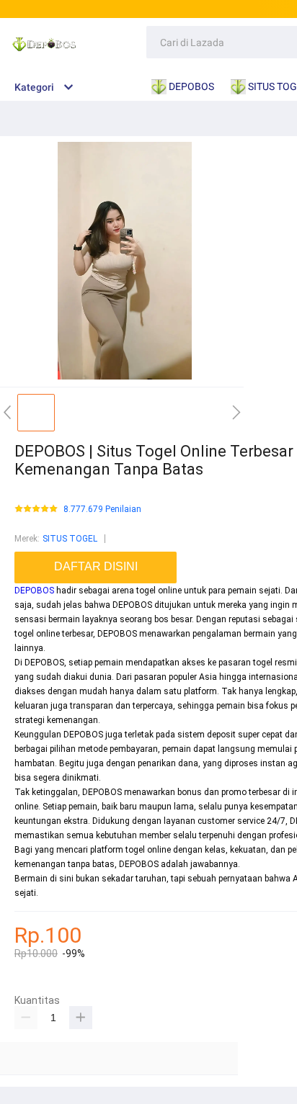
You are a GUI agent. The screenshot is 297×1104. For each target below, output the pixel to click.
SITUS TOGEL (70, 539)
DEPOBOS (34, 590)
